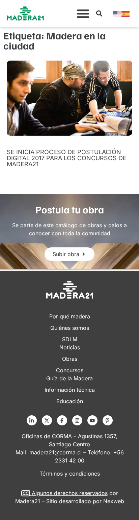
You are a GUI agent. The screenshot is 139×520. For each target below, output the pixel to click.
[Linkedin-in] (32, 420)
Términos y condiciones (69, 473)
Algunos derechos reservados (70, 493)
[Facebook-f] (62, 420)
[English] (117, 13)
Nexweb (113, 501)
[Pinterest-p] (108, 420)
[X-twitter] (47, 420)
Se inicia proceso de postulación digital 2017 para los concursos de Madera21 (67, 158)
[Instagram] (77, 420)
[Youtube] (92, 420)
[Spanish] (125, 13)
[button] (83, 13)
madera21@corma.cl (55, 452)
